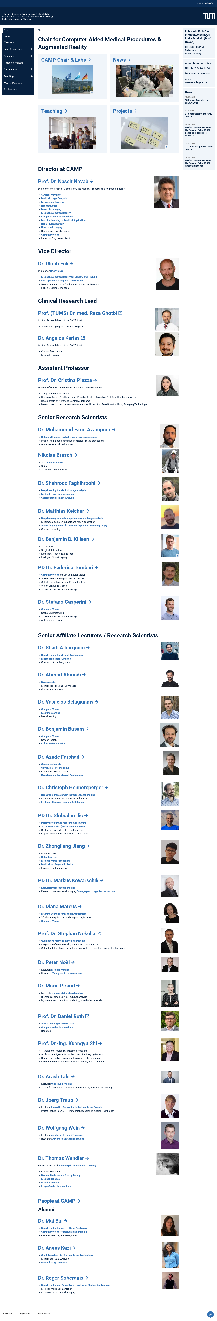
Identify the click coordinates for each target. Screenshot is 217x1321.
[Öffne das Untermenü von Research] (32, 56)
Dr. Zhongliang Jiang (61, 846)
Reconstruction (49, 205)
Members (9, 42)
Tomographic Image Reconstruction (96, 891)
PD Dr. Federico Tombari (65, 567)
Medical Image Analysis (54, 198)
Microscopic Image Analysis (56, 658)
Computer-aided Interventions (57, 216)
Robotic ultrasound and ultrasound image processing (69, 437)
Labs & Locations (13, 49)
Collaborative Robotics (53, 743)
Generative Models (51, 764)
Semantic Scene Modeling (55, 767)
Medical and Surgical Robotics (57, 864)
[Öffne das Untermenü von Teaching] (32, 76)
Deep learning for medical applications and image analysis (72, 518)
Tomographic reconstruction (67, 973)
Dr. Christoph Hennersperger (70, 787)
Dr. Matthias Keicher (61, 511)
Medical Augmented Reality (56, 213)
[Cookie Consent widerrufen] (210, 1314)
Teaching (9, 76)
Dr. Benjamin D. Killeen (63, 539)
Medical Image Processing (55, 860)
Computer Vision (50, 234)
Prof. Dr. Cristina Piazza (65, 380)
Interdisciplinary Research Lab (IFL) (77, 1165)
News (7, 36)
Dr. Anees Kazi (54, 1248)
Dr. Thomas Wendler (61, 1158)
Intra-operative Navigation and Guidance (62, 280)
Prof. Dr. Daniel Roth (61, 1016)
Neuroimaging (48, 682)
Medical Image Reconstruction (57, 494)
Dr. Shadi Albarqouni (61, 648)
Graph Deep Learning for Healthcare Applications (67, 1255)
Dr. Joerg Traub (55, 1100)
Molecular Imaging (51, 209)
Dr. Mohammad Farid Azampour (74, 430)
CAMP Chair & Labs (63, 60)
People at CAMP (56, 1201)
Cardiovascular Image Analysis (57, 497)
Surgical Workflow (51, 194)
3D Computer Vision (52, 462)
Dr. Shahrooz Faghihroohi (66, 483)
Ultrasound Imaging (51, 227)
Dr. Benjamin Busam (61, 729)
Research (9, 56)
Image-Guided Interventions (56, 1186)
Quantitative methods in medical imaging (63, 940)
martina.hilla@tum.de (196, 82)
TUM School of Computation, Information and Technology (27, 16)
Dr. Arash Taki (54, 1076)
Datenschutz (7, 1313)
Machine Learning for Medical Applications (64, 220)
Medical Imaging (60, 969)
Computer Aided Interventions (57, 1027)
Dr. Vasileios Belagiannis (65, 702)
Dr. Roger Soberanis (60, 1278)
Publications (10, 69)
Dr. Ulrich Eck (53, 264)
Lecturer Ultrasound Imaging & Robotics (62, 802)
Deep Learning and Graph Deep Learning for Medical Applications (75, 1285)
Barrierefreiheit (43, 1313)
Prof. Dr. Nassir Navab (63, 181)
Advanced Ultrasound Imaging (68, 1138)
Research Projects (13, 62)
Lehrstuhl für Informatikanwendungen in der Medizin (25, 14)
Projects (122, 111)
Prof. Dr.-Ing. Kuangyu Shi (67, 1043)
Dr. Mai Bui (50, 1221)
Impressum (25, 1313)
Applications (10, 89)
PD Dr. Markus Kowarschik (68, 880)
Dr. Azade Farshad (58, 757)
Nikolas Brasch (55, 455)
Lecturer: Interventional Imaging (58, 887)
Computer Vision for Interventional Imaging (64, 1231)
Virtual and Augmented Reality (57, 1023)
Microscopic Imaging (52, 202)
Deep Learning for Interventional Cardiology (64, 1228)
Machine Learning (50, 712)
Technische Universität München (16, 19)
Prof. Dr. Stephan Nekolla (66, 933)
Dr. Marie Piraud (56, 986)
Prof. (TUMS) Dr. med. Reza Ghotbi (77, 313)
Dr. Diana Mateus (57, 906)
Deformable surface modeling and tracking (63, 822)
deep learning (75, 993)
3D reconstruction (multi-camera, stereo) (63, 826)
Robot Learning (49, 857)
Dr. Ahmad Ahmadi (59, 675)
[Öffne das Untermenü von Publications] (32, 69)
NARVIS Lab (56, 270)
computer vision (58, 993)
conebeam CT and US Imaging (67, 1135)
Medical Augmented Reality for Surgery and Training (69, 277)
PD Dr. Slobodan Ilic (60, 815)
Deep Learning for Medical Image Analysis (63, 490)
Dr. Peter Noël (54, 962)
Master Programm (13, 83)
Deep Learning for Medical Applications (62, 655)
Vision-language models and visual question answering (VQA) (74, 525)
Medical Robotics (50, 1178)
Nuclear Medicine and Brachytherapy (60, 1175)
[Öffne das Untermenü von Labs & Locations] (32, 49)
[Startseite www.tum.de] (209, 15)
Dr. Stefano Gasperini (62, 602)
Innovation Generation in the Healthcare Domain (76, 1107)
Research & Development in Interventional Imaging (68, 794)
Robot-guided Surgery (52, 224)
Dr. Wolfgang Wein (59, 1128)
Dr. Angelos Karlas (59, 338)
